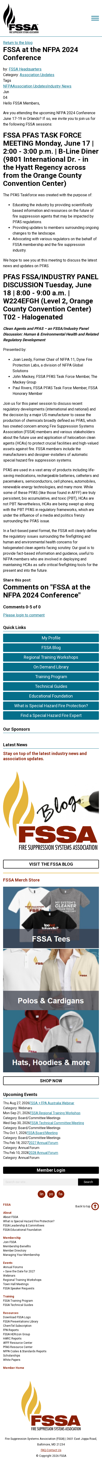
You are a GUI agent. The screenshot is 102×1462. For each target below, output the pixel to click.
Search (88, 1182)
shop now (51, 1080)
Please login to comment (24, 615)
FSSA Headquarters (25, 69)
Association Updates (37, 75)
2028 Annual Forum (43, 1153)
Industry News (59, 86)
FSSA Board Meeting (42, 1133)
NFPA (8, 86)
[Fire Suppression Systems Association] (21, 32)
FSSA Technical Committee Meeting (57, 1123)
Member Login (51, 1170)
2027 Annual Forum (43, 1143)
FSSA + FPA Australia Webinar (51, 1103)
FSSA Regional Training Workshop (55, 1113)
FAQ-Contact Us (51, 1450)
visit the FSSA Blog (51, 864)
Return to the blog (17, 42)
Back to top (82, 1206)
